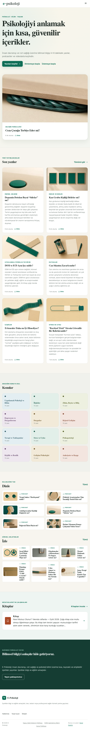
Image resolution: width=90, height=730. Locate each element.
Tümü (85, 484)
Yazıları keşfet (11, 64)
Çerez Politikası (41, 726)
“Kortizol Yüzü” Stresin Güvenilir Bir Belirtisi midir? (65, 329)
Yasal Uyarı (16, 714)
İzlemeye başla (49, 64)
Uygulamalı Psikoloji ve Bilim (18, 262)
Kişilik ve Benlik (56, 194)
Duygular (53, 262)
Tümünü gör (79, 162)
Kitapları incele (78, 606)
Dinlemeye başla (32, 64)
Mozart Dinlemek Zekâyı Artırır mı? (81, 554)
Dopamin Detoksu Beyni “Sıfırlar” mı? (21, 199)
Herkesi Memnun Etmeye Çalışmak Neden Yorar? (72, 525)
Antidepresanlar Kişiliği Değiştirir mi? (28, 511)
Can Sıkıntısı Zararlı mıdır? (62, 265)
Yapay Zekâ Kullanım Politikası (32, 723)
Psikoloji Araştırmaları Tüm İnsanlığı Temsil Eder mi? (73, 498)
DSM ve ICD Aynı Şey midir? (19, 265)
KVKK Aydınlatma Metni (52, 723)
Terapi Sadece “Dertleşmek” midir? (29, 498)
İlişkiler (8, 325)
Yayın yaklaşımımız (13, 677)
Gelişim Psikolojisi (13, 127)
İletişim (24, 714)
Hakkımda (5, 714)
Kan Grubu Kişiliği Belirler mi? (64, 197)
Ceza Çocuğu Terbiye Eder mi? (22, 130)
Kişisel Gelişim (11, 194)
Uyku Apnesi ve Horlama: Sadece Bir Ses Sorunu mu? (52, 573)
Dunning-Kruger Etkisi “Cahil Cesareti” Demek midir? (22, 573)
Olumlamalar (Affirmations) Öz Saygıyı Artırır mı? (53, 554)
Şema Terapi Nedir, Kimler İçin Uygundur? (81, 573)
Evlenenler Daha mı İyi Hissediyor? (22, 328)
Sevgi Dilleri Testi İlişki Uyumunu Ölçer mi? (23, 554)
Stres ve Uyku (55, 325)
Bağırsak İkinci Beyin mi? (28, 525)
